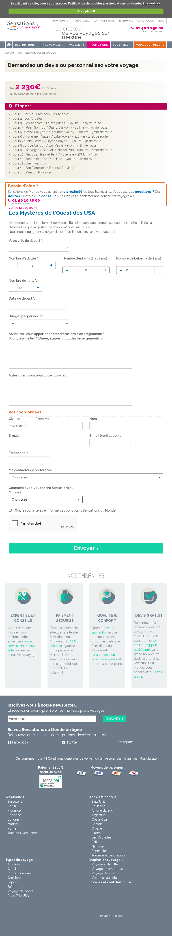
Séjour (12, 882)
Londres (14, 819)
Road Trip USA (18, 895)
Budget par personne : (26, 316)
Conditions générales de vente (70, 758)
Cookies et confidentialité (110, 882)
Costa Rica (99, 819)
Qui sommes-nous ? (30, 758)
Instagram (125, 742)
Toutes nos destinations (109, 855)
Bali (94, 842)
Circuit (12, 869)
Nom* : (94, 419)
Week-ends (14, 797)
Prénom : (42, 419)
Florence (14, 810)
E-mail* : (15, 435)
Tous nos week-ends (23, 833)
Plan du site (148, 758)
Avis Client (76, 44)
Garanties (131, 758)
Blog (161, 20)
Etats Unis (98, 801)
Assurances (113, 758)
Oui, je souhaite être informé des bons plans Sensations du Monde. (65, 510)
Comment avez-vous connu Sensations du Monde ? (41, 490)
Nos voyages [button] (52, 44)
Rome (12, 828)
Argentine (98, 815)
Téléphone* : (18, 453)
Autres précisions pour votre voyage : (37, 375)
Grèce (96, 833)
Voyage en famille (105, 864)
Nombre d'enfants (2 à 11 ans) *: (84, 261)
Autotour (14, 864)
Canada (97, 824)
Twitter (72, 742)
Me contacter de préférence (30, 470)
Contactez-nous (104, 20)
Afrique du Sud (102, 810)
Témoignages (81, 20)
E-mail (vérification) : (105, 435)
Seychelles (100, 851)
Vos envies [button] (121, 44)
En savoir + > (151, 3)
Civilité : (15, 419)
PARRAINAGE (126, 20)
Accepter (84, 11)
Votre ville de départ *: (26, 240)
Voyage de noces (20, 891)
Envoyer (84, 548)
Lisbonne (14, 815)
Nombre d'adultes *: (24, 258)
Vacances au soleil (105, 878)
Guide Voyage (146, 20)
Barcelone (15, 801)
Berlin (12, 806)
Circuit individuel (20, 873)
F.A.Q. (99, 758)
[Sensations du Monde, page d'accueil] (23, 25)
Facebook (20, 742)
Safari (11, 886)
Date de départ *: (22, 298)
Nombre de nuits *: (23, 280)
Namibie (97, 846)
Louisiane (98, 806)
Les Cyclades (101, 837)
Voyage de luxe (103, 873)
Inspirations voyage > (106, 860)
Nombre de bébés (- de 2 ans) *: (138, 261)
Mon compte (60, 20)
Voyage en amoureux (107, 869)
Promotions (99, 44)
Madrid (13, 824)
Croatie (97, 828)
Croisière (14, 878)
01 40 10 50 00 (149, 28)
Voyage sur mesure (150, 44)
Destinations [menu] (25, 44)
